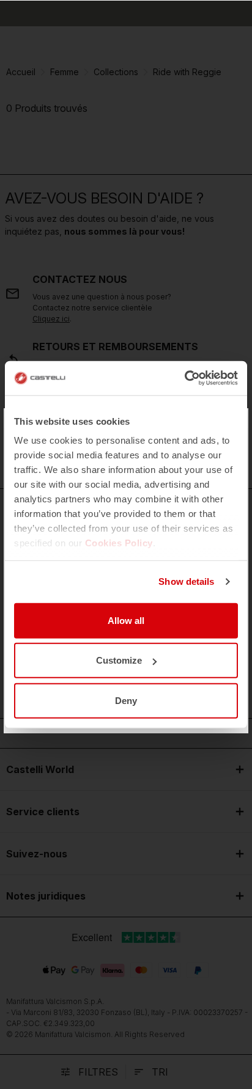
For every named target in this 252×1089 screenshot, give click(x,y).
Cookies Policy (119, 543)
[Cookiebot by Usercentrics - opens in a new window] (184, 378)
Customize (119, 660)
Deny (126, 700)
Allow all (126, 620)
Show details (186, 581)
